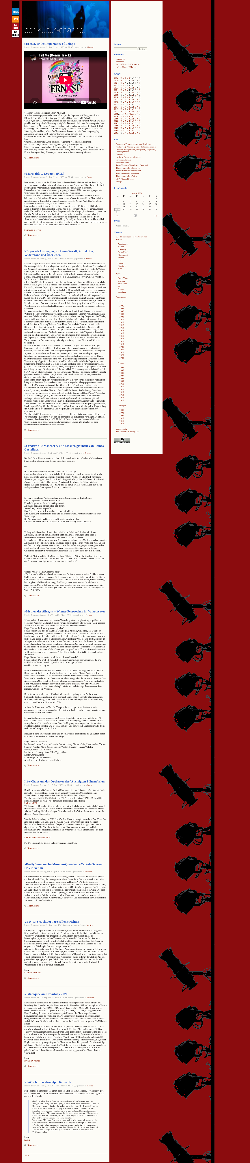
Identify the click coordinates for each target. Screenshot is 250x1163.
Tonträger (122, 292)
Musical (90, 47)
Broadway (122, 249)
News (89, 177)
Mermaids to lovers (32, 230)
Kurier (27, 1140)
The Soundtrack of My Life (127, 432)
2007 (116, 123)
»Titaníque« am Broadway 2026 (46, 994)
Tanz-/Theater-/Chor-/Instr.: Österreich (132, 165)
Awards (121, 246)
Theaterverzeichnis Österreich (128, 170)
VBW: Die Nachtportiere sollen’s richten (51, 921)
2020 (116, 92)
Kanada (121, 257)
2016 (116, 102)
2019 (116, 95)
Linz (120, 260)
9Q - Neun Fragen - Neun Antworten (131, 237)
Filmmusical (123, 255)
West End (122, 266)
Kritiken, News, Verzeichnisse (128, 157)
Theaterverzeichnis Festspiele (128, 168)
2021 (116, 90)
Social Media (121, 429)
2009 (116, 119)
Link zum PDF (30, 803)
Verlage (119, 181)
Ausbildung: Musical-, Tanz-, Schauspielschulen (136, 147)
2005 (116, 128)
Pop (119, 286)
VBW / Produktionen (125, 179)
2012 (116, 111)
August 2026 (136, 193)
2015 (116, 104)
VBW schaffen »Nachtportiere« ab (47, 1082)
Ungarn (121, 263)
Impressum (120, 59)
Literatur (121, 281)
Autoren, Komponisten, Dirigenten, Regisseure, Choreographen (136, 150)
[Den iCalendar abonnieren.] (135, 216)
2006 (116, 126)
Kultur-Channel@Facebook (127, 64)
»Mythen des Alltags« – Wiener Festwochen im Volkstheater (64, 611)
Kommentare (33, 157)
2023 (116, 85)
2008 (116, 121)
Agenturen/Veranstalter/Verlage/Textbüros (133, 144)
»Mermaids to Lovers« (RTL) (44, 173)
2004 (116, 130)
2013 (116, 109)
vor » (26, 1155)
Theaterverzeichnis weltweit (127, 173)
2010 (116, 116)
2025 (116, 81)
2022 (116, 88)
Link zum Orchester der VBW (37, 837)
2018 (116, 97)
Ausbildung (123, 244)
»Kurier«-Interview (32, 972)
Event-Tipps (123, 278)
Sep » (156, 216)
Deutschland (123, 252)
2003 (116, 133)
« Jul (117, 216)
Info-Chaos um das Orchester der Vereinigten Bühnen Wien (64, 781)
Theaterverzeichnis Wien (126, 176)
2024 (116, 83)
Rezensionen (121, 297)
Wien (120, 268)
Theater (89, 258)
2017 (116, 100)
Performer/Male (122, 162)
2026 (116, 78)
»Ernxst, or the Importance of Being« (49, 43)
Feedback (120, 61)
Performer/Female (123, 160)
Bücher (121, 301)
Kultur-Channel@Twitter (126, 67)
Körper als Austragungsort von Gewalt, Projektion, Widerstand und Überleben (59, 253)
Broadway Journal (32, 1060)
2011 (116, 114)
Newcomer (122, 284)
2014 (116, 107)
